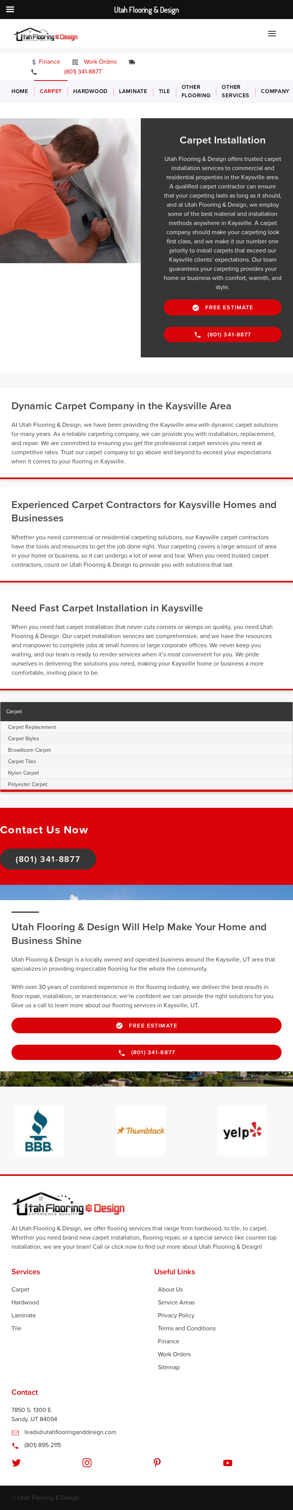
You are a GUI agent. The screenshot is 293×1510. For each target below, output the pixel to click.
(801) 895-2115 (42, 1445)
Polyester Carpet (27, 784)
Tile (164, 91)
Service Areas (176, 1302)
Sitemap (169, 1367)
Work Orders (99, 62)
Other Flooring (196, 91)
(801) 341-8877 (77, 72)
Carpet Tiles (22, 761)
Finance (48, 62)
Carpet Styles (23, 738)
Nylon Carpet (23, 773)
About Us (170, 1289)
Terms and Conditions (187, 1328)
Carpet (51, 91)
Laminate (133, 91)
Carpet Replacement (32, 727)
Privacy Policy (176, 1315)
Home (19, 91)
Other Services (236, 91)
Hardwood (90, 91)
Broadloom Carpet (29, 750)
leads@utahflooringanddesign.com (69, 1432)
